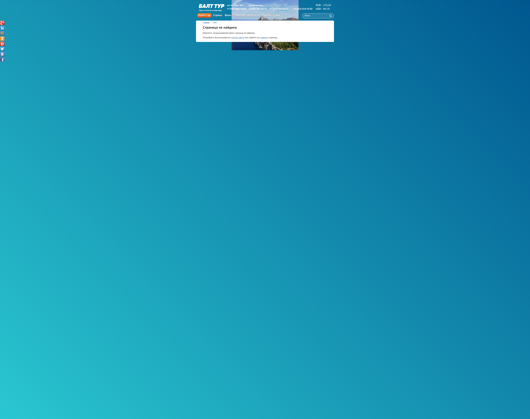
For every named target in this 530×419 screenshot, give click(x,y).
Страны (217, 15)
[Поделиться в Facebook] (2, 59)
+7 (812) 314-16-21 (278, 9)
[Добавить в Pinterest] (2, 44)
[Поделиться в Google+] (2, 23)
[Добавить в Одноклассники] (2, 38)
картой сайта (237, 38)
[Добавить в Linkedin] (2, 28)
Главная (206, 22)
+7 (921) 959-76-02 (236, 9)
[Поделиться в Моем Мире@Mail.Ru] (2, 33)
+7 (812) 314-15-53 (302, 9)
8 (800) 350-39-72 (258, 9)
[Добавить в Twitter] (2, 49)
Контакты (254, 15)
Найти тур (204, 15)
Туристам (239, 15)
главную (264, 38)
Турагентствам (271, 15)
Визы (228, 15)
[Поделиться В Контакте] (2, 54)
